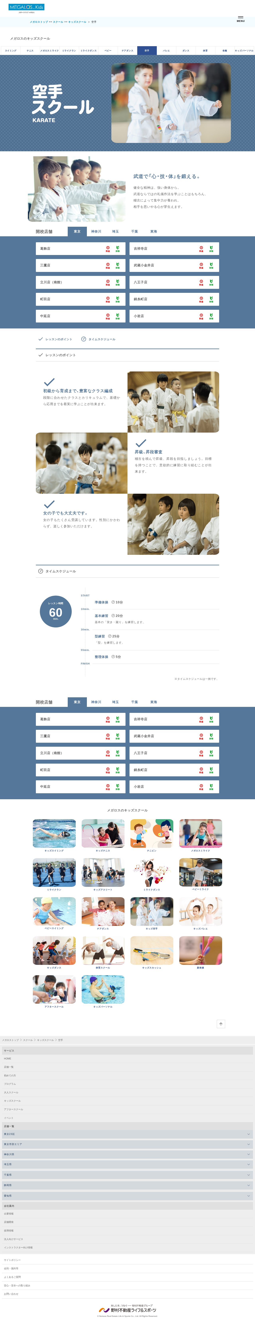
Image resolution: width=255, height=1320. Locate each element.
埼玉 (115, 231)
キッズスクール (77, 22)
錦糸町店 (140, 299)
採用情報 (9, 1230)
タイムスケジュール (102, 339)
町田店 (45, 299)
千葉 (134, 231)
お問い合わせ (11, 1294)
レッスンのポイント (59, 339)
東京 (77, 231)
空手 (147, 50)
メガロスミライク (49, 50)
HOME (7, 1058)
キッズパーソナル (244, 50)
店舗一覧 (9, 1067)
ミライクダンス (88, 50)
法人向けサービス (13, 1239)
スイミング (11, 50)
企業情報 (9, 1213)
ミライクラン (69, 50)
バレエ (166, 50)
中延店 (45, 316)
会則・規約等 (11, 1268)
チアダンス (127, 50)
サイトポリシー (12, 1260)
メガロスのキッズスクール (30, 38)
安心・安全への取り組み (17, 1285)
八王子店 (140, 282)
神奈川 (96, 231)
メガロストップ (39, 22)
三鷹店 (45, 265)
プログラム (10, 1084)
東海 (153, 231)
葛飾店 (45, 248)
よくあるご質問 (12, 1277)
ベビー (108, 50)
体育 (205, 50)
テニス (30, 50)
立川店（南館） (52, 282)
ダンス (185, 50)
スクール (58, 22)
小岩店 (139, 316)
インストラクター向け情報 (18, 1247)
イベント (9, 1118)
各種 (225, 50)
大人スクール (11, 1092)
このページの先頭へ (221, 1024)
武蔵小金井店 (144, 265)
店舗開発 (9, 1222)
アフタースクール (13, 1109)
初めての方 (10, 1075)
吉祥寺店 (140, 248)
